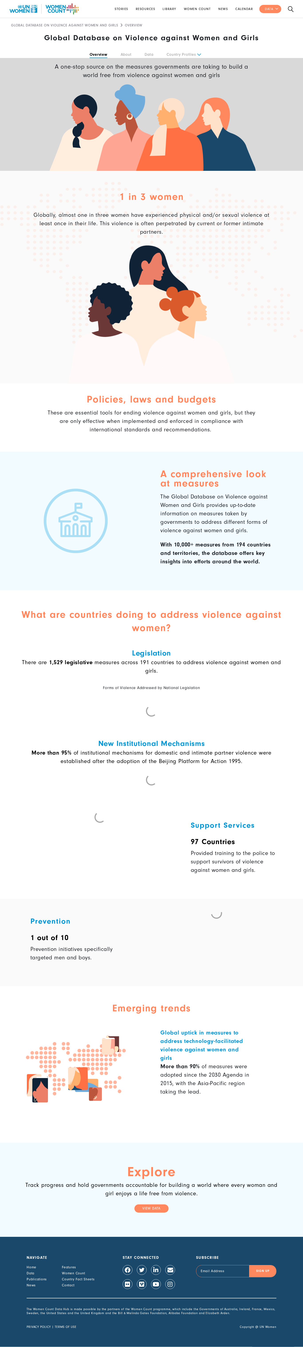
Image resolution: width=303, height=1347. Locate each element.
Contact (68, 1285)
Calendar (244, 9)
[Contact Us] (170, 1270)
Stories (121, 9)
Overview (98, 54)
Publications (37, 1279)
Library (169, 9)
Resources (145, 9)
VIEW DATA (151, 1208)
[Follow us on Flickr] (127, 1284)
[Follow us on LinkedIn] (156, 1270)
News (223, 9)
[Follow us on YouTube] (156, 1284)
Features (69, 1267)
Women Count (197, 9)
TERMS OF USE (66, 1327)
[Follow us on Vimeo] (142, 1284)
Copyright (247, 1327)
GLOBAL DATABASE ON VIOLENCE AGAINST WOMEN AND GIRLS (64, 25)
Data (269, 9)
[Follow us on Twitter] (142, 1270)
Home (31, 1267)
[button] (199, 54)
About (126, 54)
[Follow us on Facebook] (127, 1270)
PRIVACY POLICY (39, 1327)
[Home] (44, 8)
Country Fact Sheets (78, 1279)
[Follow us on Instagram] (170, 1284)
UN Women (268, 1327)
